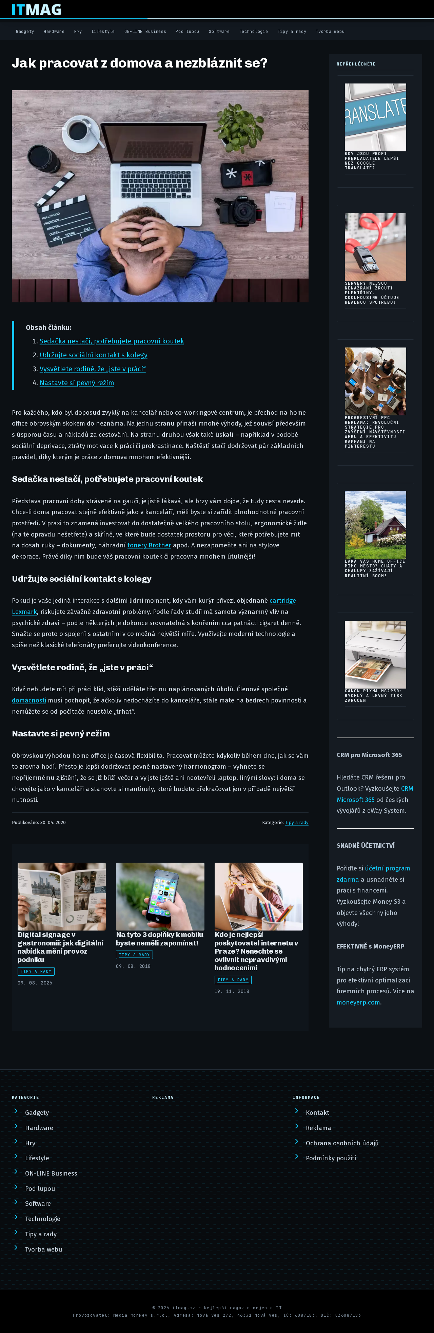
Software (219, 31)
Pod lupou (187, 31)
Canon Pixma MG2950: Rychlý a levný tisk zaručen (373, 695)
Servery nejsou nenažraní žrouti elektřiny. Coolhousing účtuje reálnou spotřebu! (372, 293)
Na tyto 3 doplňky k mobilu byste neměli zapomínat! (159, 938)
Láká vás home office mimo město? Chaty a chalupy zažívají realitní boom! (375, 568)
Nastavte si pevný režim (77, 383)
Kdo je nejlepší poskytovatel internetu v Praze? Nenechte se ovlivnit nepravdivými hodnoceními (256, 951)
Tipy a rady (291, 31)
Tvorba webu (330, 31)
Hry (78, 31)
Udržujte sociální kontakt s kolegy (93, 355)
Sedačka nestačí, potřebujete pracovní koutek (112, 341)
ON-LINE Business (145, 31)
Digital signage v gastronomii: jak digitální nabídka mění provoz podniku (60, 946)
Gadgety (25, 31)
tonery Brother (149, 545)
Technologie (253, 31)
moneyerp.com (358, 1002)
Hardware (54, 31)
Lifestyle (103, 31)
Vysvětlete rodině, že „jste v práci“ (93, 369)
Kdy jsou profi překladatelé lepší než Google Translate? (372, 161)
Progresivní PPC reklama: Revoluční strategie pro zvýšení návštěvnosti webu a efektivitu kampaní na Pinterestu (375, 432)
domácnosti (29, 700)
